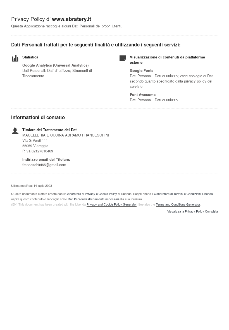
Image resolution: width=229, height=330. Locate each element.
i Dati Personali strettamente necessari (92, 199)
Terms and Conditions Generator (178, 204)
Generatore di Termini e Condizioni (177, 193)
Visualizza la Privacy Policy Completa (192, 211)
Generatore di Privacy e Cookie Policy (91, 193)
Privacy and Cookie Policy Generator (112, 204)
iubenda (207, 193)
